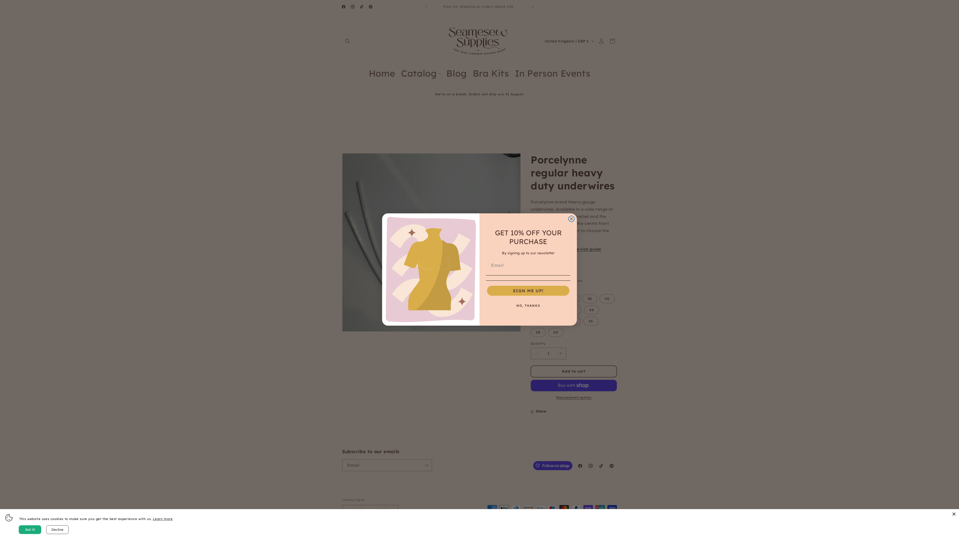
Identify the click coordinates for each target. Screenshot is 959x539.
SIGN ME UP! (528, 290)
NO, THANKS (528, 305)
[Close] (954, 514)
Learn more (163, 519)
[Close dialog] (571, 219)
